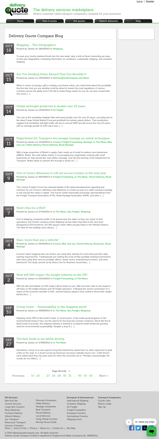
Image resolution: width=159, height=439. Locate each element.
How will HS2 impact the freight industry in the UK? (51, 274)
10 (32, 375)
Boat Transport (43, 409)
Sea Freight (73, 211)
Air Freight (72, 407)
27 (48, 375)
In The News (99, 142)
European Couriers (76, 413)
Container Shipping (76, 403)
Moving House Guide (46, 422)
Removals (98, 243)
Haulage (87, 142)
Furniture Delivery (13, 413)
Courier (57, 142)
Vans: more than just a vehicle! (37, 240)
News (7, 428)
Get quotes (79, 21)
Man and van (69, 243)
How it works (50, 21)
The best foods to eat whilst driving (40, 338)
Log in (140, 1)
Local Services (43, 416)
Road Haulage (66, 145)
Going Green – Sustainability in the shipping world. (51, 306)
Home (20, 21)
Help (138, 21)
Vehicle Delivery (12, 416)
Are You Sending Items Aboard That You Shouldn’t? (51, 74)
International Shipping (77, 400)
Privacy (33, 428)
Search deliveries (108, 21)
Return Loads (104, 403)
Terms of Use (20, 428)
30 (64, 375)
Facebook (131, 427)
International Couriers (77, 416)
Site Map (71, 428)
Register (150, 1)
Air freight (58, 110)
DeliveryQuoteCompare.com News (71, 78)
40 (80, 375)
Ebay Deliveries (12, 410)
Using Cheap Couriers (47, 419)
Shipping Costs (74, 419)
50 (85, 375)
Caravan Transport (14, 425)
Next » (103, 375)
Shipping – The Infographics (36, 44)
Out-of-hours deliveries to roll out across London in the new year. (61, 173)
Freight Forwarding (72, 142)
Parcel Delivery (43, 412)
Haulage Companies (46, 406)
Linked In (144, 427)
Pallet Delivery (43, 403)
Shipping (58, 48)
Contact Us (57, 428)
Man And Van (11, 400)
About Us (44, 428)
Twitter (138, 427)
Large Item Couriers (15, 407)
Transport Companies (109, 397)
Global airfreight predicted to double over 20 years (50, 106)
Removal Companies (46, 400)
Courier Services (13, 403)
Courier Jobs (104, 400)
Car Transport (11, 419)
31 (69, 375)
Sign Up (102, 407)
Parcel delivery (50, 145)
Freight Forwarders (76, 410)
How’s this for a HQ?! (30, 207)
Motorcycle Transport (15, 422)
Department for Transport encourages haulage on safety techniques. (63, 138)
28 (53, 375)
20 (38, 375)
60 (91, 375)
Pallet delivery (33, 145)
